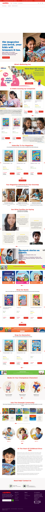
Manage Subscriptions (27, 495)
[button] (38, 3)
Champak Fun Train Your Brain (35, 352)
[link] (22, 76)
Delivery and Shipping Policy (6, 508)
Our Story (16, 495)
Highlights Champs (5, 128)
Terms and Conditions (14, 508)
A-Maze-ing (19, 307)
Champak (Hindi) (38, 101)
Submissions (16, 498)
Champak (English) (28, 101)
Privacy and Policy (20, 508)
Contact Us (25, 498)
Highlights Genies (16, 128)
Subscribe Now (6, 57)
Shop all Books (22, 324)
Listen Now (21, 262)
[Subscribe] (13, 500)
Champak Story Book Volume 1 (36, 307)
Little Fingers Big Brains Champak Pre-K (7, 308)
